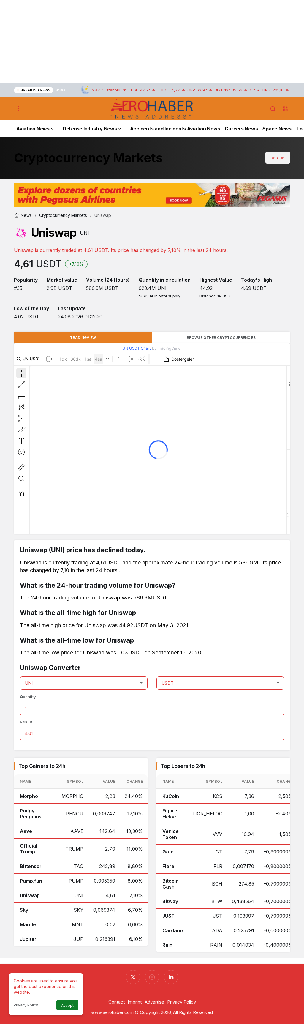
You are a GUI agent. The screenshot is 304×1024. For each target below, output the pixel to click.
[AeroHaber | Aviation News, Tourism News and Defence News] (152, 108)
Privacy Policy (26, 1005)
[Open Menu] (18, 108)
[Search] (273, 108)
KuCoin (170, 796)
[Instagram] (152, 977)
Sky (24, 910)
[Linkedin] (171, 977)
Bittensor (31, 866)
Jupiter (28, 939)
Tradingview (83, 337)
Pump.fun (31, 881)
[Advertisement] (152, 41)
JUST (168, 916)
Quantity (28, 696)
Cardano (172, 930)
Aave (26, 831)
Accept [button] (67, 1005)
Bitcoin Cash (170, 884)
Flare (168, 866)
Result (26, 722)
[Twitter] (133, 977)
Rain (167, 945)
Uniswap (30, 895)
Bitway (170, 901)
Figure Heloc (169, 814)
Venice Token (170, 834)
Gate (168, 852)
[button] (285, 108)
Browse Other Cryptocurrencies (221, 337)
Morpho (29, 796)
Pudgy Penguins (31, 814)
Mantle (28, 924)
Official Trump (28, 849)
